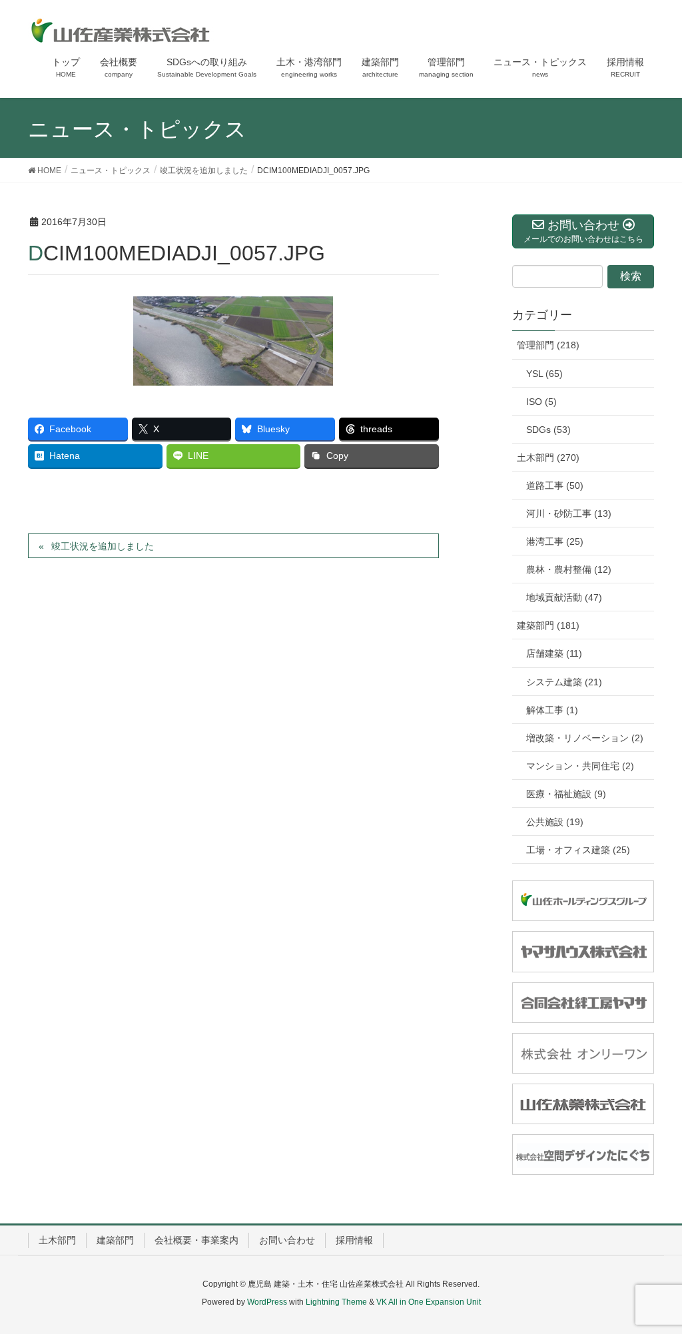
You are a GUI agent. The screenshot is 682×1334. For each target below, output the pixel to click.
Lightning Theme (336, 1302)
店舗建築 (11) (554, 653)
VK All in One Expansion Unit (428, 1302)
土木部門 (57, 1240)
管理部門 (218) (548, 345)
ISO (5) (541, 401)
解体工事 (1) (552, 710)
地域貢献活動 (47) (564, 597)
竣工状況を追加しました (102, 546)
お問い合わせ (287, 1240)
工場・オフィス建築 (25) (578, 849)
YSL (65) (544, 373)
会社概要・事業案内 (196, 1240)
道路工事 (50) (554, 485)
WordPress (267, 1302)
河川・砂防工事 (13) (568, 513)
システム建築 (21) (564, 682)
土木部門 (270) (548, 457)
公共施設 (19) (554, 822)
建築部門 (115, 1240)
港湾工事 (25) (554, 541)
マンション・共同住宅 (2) (580, 766)
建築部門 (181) (548, 625)
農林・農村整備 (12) (568, 569)
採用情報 (354, 1240)
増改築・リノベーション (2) (584, 738)
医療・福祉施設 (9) (566, 794)
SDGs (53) (548, 429)
